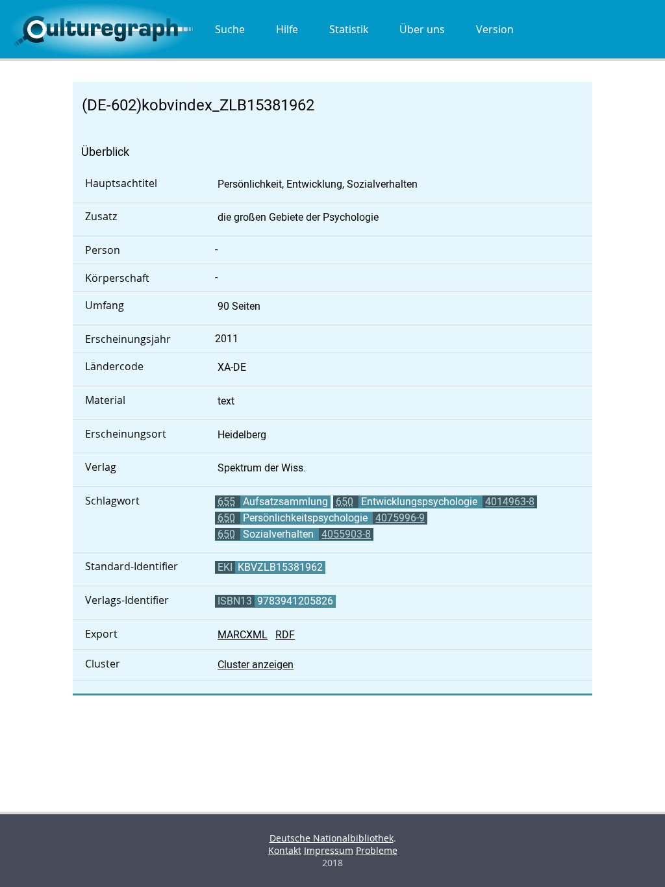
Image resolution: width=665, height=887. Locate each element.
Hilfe (287, 29)
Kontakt (284, 850)
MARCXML (243, 635)
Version (495, 29)
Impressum (328, 850)
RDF (285, 635)
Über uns (422, 29)
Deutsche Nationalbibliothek (332, 838)
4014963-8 (509, 501)
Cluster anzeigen (256, 664)
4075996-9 (400, 518)
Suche (230, 29)
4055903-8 (346, 534)
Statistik (348, 29)
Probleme (376, 850)
